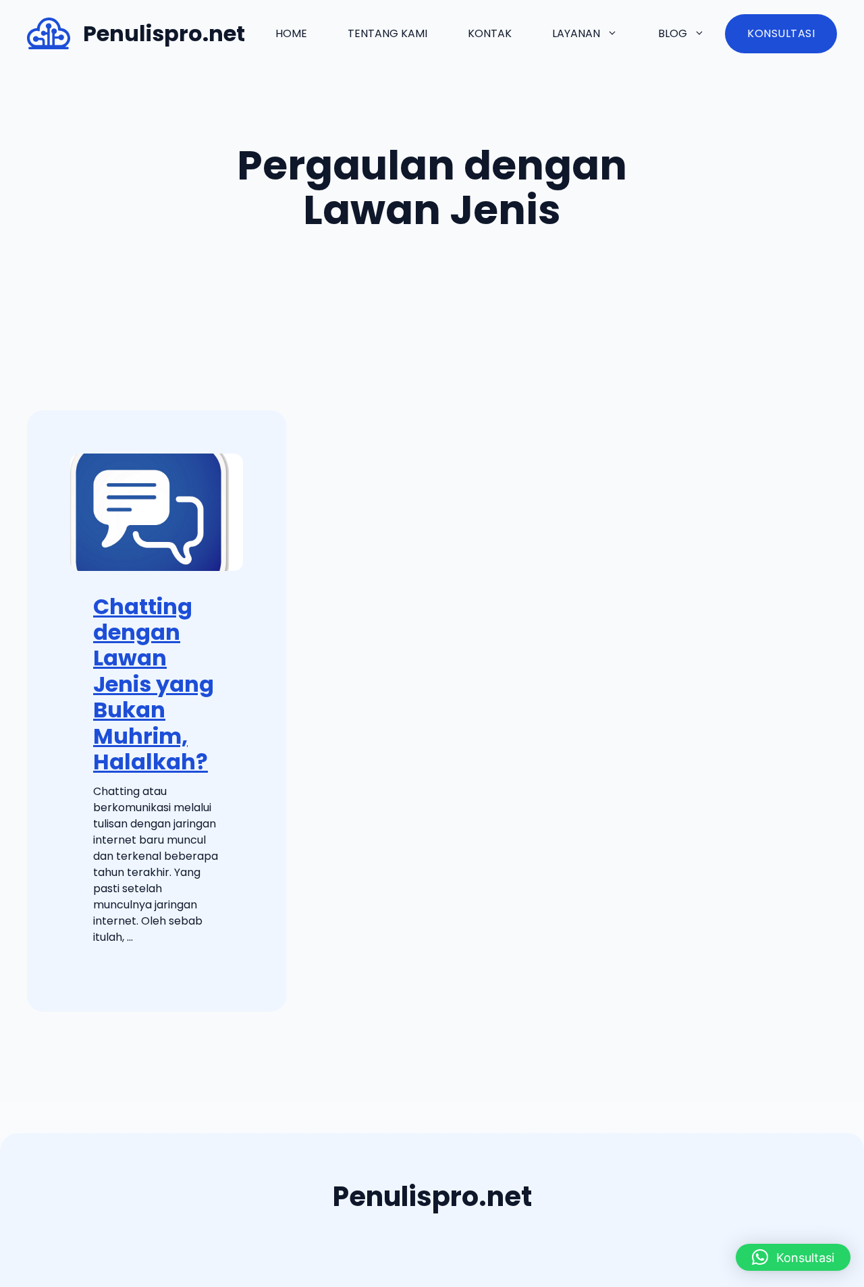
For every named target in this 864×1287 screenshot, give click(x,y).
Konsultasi (781, 33)
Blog (672, 33)
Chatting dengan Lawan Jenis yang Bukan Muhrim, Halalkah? (153, 684)
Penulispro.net (164, 33)
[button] (793, 1257)
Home (291, 33)
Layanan (576, 33)
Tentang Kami (387, 33)
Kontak (490, 33)
